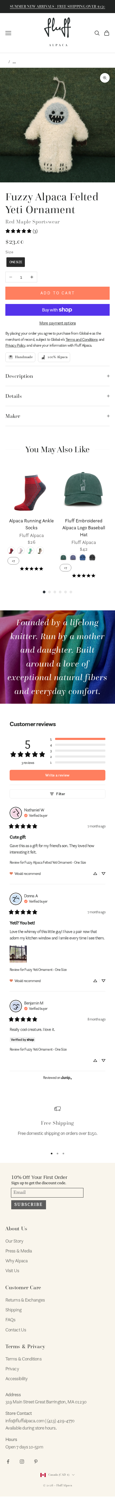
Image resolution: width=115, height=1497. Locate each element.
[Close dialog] (108, 712)
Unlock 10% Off (30, 760)
